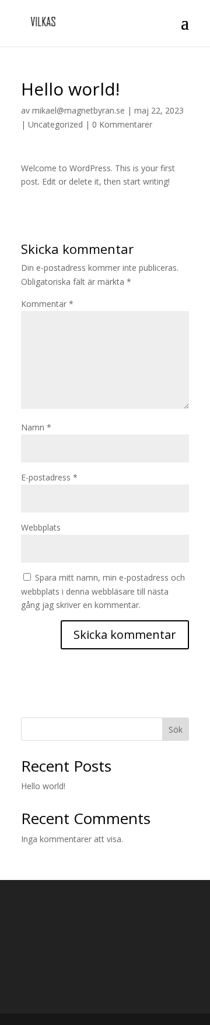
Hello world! (43, 785)
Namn (36, 427)
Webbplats (41, 527)
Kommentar (47, 303)
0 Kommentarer (122, 124)
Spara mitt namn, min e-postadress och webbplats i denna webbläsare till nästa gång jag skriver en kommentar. (103, 591)
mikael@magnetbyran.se (78, 110)
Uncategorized (55, 124)
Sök (176, 729)
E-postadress (49, 477)
